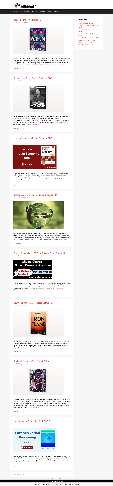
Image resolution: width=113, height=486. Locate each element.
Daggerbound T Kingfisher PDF (28, 20)
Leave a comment (19, 68)
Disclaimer (26, 11)
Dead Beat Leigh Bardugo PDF (86, 40)
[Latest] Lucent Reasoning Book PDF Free (33, 421)
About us (34, 11)
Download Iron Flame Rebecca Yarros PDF (33, 303)
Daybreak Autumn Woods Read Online (31, 361)
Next (25, 474)
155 (21, 474)
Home (49, 11)
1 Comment (18, 185)
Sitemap (56, 11)
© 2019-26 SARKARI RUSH (56, 481)
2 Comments (18, 466)
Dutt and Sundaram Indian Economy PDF (32, 138)
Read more (63, 64)
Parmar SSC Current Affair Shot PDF (88, 37)
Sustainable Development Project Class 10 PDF (35, 195)
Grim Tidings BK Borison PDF (86, 45)
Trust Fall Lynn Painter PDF (85, 23)
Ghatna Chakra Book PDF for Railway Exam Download (39, 253)
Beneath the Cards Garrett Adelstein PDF (32, 78)
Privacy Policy (17, 11)
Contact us (42, 11)
